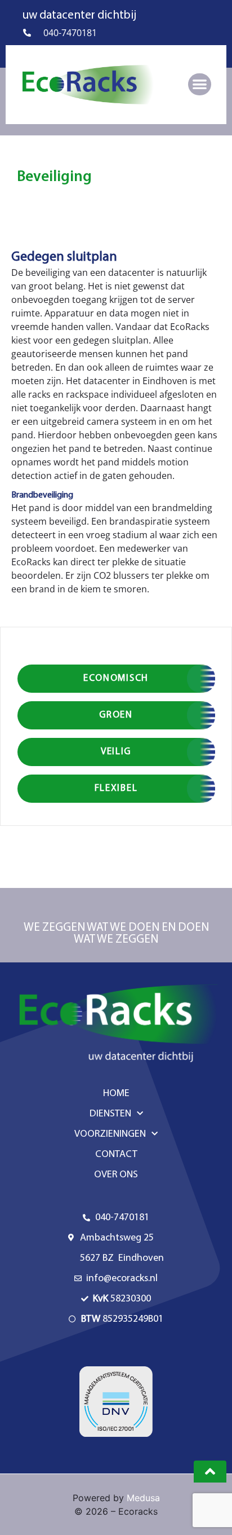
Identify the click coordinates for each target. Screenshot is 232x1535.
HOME (116, 1094)
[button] (199, 84)
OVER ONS (116, 1175)
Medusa (143, 1497)
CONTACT (116, 1155)
